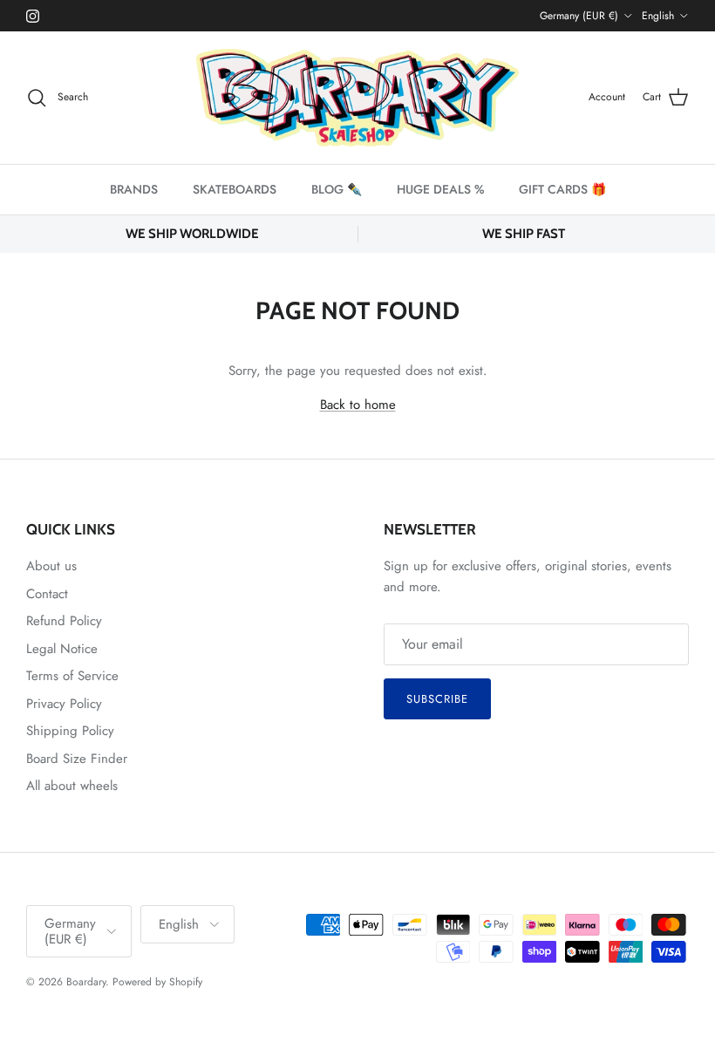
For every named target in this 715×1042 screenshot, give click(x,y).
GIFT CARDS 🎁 (562, 189)
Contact (47, 593)
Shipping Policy (70, 730)
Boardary (86, 982)
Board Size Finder (76, 758)
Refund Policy (64, 620)
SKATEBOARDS (234, 189)
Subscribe (437, 699)
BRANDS (134, 189)
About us (51, 565)
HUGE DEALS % (440, 189)
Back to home (358, 404)
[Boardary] (357, 97)
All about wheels (72, 785)
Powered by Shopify (157, 982)
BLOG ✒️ (336, 189)
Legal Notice (62, 648)
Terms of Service (72, 675)
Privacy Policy (64, 703)
